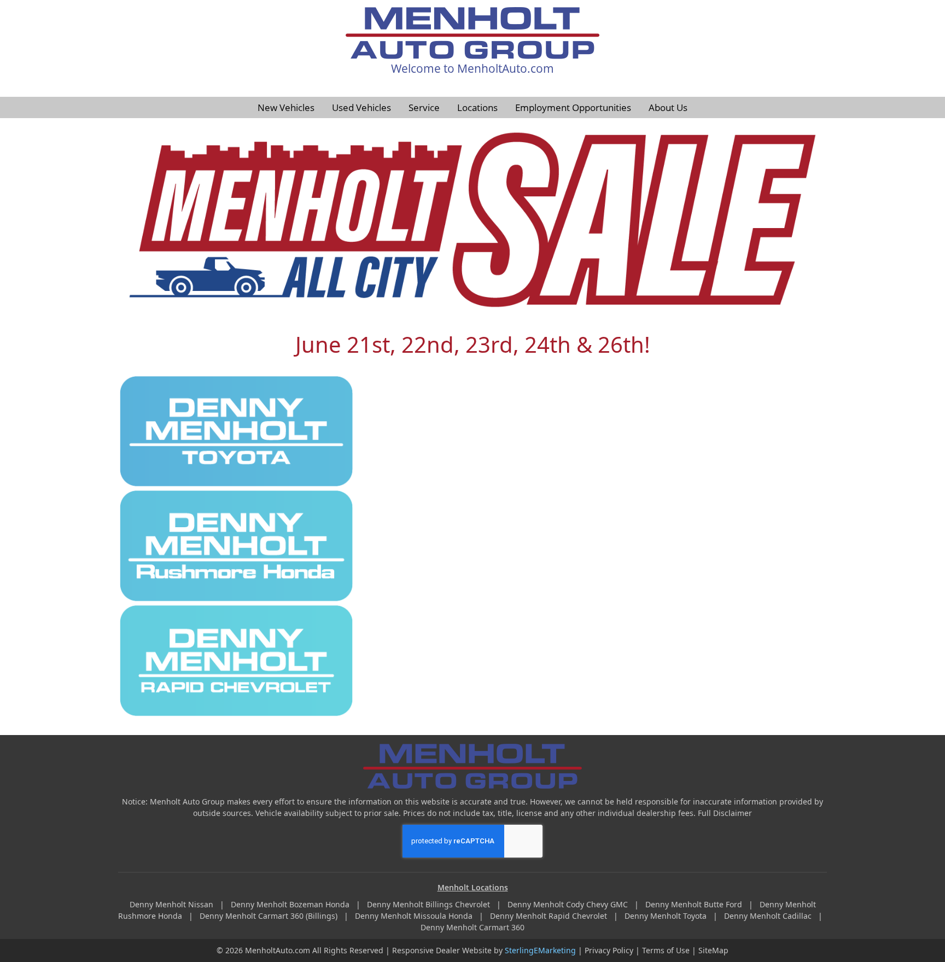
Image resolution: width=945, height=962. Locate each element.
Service (424, 107)
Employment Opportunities (573, 107)
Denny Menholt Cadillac (769, 916)
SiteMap (713, 950)
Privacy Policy (609, 950)
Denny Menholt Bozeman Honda (291, 904)
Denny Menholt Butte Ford (694, 904)
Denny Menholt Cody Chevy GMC (569, 904)
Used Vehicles (361, 107)
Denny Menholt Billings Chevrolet (429, 904)
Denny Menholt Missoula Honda (415, 916)
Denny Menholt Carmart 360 (472, 927)
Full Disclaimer (725, 813)
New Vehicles (286, 107)
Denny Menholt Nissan (172, 904)
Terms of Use (666, 950)
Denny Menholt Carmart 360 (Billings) (270, 916)
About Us (668, 107)
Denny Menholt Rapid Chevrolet (549, 916)
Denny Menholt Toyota (667, 916)
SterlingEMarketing (540, 950)
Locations (477, 107)
